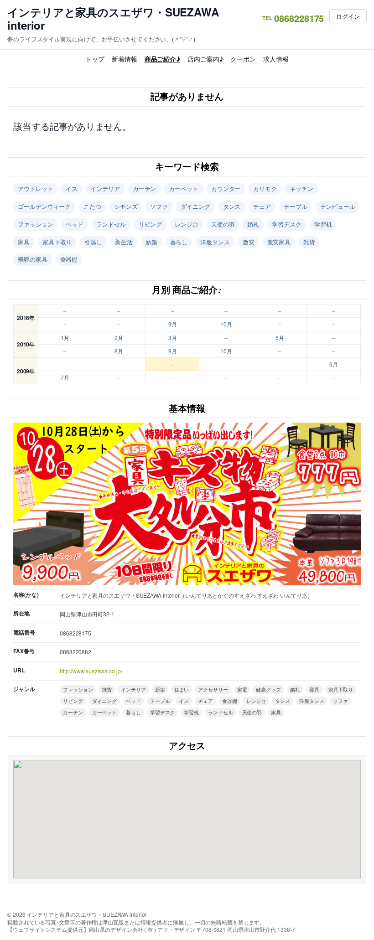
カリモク (265, 188)
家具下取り (57, 242)
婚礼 (253, 224)
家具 (24, 242)
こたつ (92, 206)
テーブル (295, 206)
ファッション (35, 224)
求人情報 (276, 58)
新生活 (124, 242)
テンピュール (337, 206)
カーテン (144, 188)
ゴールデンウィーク (44, 206)
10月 (226, 324)
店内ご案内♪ (205, 58)
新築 (151, 242)
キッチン (301, 188)
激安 (249, 242)
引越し (93, 242)
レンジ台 (186, 224)
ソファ (159, 206)
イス (72, 188)
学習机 (323, 224)
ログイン (348, 16)
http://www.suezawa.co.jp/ (91, 671)
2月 (118, 337)
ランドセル (111, 224)
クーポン (243, 58)
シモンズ (126, 206)
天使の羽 (223, 224)
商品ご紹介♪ (162, 58)
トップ (94, 58)
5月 (279, 337)
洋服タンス (215, 242)
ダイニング (195, 206)
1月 (65, 337)
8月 (118, 351)
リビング (150, 224)
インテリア (105, 188)
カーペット (183, 188)
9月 (172, 324)
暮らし (179, 242)
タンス (232, 206)
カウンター (226, 188)
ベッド (74, 224)
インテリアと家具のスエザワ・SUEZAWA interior (113, 18)
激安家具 (279, 242)
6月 (333, 364)
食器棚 (69, 259)
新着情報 (124, 58)
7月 (65, 377)
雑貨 (309, 242)
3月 (172, 337)
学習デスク (286, 224)
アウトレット (35, 188)
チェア (262, 206)
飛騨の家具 (32, 259)
